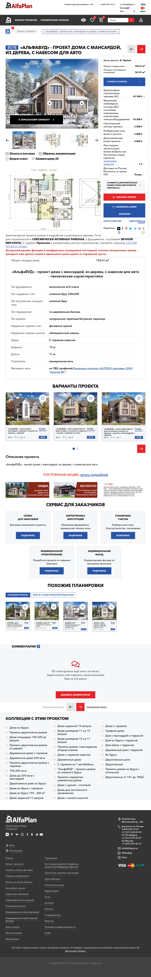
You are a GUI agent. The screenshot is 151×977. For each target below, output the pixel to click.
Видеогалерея (52, 891)
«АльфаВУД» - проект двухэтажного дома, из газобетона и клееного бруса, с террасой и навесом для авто (15, 624)
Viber (124, 857)
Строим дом (51, 858)
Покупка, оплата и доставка (19, 870)
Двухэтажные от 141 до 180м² (124, 777)
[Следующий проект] (80, 707)
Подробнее (21, 417)
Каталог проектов (26, 20)
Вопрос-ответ (19, 158)
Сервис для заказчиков (75, 504)
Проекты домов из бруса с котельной (122, 771)
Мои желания (12, 939)
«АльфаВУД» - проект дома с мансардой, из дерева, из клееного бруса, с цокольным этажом (43, 624)
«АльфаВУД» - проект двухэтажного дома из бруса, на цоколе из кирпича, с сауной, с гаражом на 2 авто (71, 431)
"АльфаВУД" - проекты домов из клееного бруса (76, 771)
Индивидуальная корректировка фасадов (22, 919)
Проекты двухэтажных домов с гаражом (29, 764)
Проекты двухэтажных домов (28, 732)
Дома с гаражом (116, 726)
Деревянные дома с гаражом (28, 753)
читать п (86, 475)
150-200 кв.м (18, 770)
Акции (48, 933)
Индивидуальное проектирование (22, 912)
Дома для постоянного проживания (72, 791)
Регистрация (15, 850)
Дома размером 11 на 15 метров (74, 732)
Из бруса (111, 754)
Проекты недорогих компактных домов (70, 779)
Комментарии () (47, 158)
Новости (49, 909)
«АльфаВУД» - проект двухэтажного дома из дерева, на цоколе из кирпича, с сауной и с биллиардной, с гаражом (119, 432)
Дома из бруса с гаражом (26, 788)
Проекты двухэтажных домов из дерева (28, 747)
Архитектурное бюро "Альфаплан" (16, 827)
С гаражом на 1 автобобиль (76, 764)
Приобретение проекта (55, 20)
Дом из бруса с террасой (121, 740)
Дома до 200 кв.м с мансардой (22, 777)
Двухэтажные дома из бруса (28, 783)
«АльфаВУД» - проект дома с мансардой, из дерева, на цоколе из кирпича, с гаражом (23, 431)
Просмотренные (14, 933)
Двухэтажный (114, 764)
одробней (100, 475)
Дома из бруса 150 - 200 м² (27, 793)
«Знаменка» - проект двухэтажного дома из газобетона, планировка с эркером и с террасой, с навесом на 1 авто (100, 625)
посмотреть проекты (110, 163)
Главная (9, 858)
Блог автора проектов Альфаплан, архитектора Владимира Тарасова (62, 865)
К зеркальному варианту (34, 119)
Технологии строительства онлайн (62, 873)
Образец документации (59, 153)
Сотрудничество (53, 915)
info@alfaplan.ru (128, 4)
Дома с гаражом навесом (74, 754)
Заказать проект (126, 197)
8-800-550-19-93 (108, 4)
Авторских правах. (75, 950)
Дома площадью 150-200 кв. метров (28, 739)
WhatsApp (127, 853)
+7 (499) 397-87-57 (132, 843)
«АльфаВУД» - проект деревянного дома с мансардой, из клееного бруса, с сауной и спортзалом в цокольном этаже (73, 625)
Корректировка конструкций (20, 900)
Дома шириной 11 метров (26, 798)
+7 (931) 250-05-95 (132, 832)
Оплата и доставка (22, 153)
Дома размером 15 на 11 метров (74, 740)
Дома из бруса (19, 727)
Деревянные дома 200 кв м (27, 758)
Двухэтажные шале (117, 759)
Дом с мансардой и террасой (124, 735)
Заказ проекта (12, 927)
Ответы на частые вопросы (19, 882)
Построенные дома (54, 885)
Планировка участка (15, 906)
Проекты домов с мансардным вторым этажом (77, 748)
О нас (47, 897)
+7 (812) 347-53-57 (132, 838)
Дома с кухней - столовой (74, 785)
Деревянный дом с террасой (123, 750)
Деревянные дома (69, 759)
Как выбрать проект (15, 888)
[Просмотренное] (83, 20)
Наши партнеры (52, 879)
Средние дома (114, 730)
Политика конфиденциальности (60, 927)
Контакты (49, 903)
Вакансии (49, 921)
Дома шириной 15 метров (74, 726)
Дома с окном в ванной (73, 798)
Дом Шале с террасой (119, 745)
